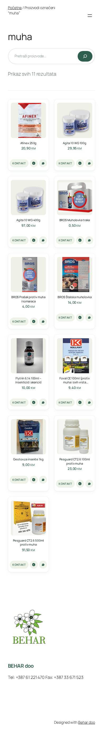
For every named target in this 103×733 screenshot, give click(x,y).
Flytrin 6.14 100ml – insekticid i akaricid (28, 380)
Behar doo (86, 722)
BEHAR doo (21, 665)
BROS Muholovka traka (74, 220)
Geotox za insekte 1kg (28, 459)
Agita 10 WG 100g (74, 143)
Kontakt (19, 163)
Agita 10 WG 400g (28, 220)
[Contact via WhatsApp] (43, 163)
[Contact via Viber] (34, 163)
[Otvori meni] (90, 15)
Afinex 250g (28, 143)
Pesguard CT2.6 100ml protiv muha (74, 461)
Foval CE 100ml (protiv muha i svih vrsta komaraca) (74, 380)
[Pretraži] (85, 56)
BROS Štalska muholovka (75, 297)
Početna (15, 7)
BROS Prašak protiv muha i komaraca (28, 299)
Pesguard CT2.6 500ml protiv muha (28, 542)
